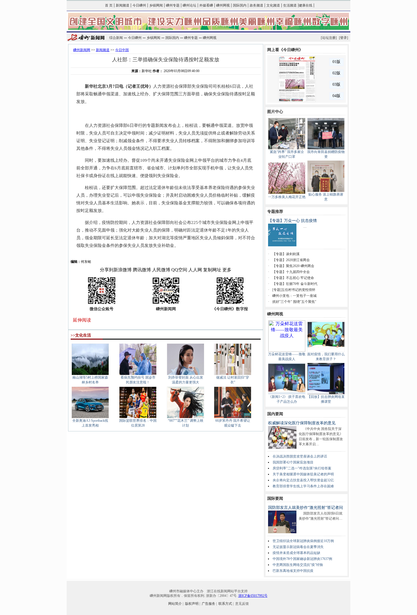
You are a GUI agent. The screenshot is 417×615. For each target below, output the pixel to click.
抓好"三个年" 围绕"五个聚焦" (294, 302)
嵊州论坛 (189, 5)
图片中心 (275, 112)
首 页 (109, 5)
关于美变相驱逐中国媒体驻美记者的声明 (303, 474)
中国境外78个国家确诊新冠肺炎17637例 (302, 559)
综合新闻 (116, 38)
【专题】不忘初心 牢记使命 (293, 278)
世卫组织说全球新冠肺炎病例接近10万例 (303, 541)
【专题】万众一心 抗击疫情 (292, 221)
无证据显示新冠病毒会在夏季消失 (298, 547)
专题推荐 (275, 211)
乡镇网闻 (156, 5)
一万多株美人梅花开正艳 (287, 197)
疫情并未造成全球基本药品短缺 (296, 553)
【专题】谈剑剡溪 (286, 254)
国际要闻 (275, 498)
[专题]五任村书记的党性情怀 (293, 290)
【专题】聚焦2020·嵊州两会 (293, 266)
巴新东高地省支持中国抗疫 (293, 571)
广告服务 (208, 604)
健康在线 (305, 5)
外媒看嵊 (206, 5)
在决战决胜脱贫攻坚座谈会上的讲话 (300, 456)
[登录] (343, 38)
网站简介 (175, 604)
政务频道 (256, 5)
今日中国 (122, 50)
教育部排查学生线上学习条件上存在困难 (303, 486)
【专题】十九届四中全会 (291, 272)
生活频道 (290, 5)
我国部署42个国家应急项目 (293, 462)
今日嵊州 (139, 5)
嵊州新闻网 (81, 50)
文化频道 (273, 5)
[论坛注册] (329, 38)
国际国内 (240, 5)
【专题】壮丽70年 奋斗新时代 (294, 284)
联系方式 (225, 604)
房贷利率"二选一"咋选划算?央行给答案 (302, 468)
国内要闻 (275, 414)
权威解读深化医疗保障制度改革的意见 (302, 423)
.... (305, 226)
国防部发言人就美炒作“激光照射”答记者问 (305, 507)
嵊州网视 (223, 5)
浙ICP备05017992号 (253, 596)
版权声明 (192, 604)
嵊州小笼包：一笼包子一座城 (294, 296)
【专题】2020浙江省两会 (291, 260)
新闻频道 (122, 5)
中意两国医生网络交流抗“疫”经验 (298, 565)
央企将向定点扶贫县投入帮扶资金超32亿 (303, 480)
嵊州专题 (173, 5)
